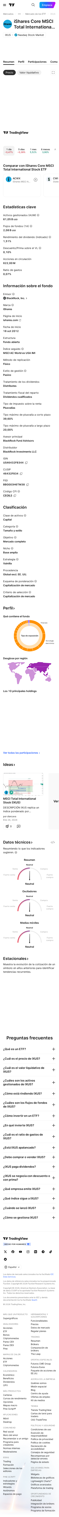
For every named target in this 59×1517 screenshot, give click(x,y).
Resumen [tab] (8, 61)
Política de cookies (40, 1442)
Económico (8, 1375)
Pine (5, 1348)
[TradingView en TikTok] (50, 1252)
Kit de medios (38, 1400)
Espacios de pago (12, 1494)
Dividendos (9, 1381)
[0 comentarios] (18, 826)
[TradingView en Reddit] (5, 1259)
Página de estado (40, 1462)
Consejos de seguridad (42, 1452)
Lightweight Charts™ (41, 1481)
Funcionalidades (39, 1320)
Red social (8, 1431)
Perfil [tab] (21, 61)
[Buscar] (33, 5)
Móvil (5, 1418)
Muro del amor (10, 1435)
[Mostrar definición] (38, 215)
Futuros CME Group (41, 1363)
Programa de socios (41, 1507)
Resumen (35, 1340)
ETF (5, 1331)
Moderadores (10, 1451)
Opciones (8, 1402)
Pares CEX (8, 1341)
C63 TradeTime (39, 1419)
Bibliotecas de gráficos (42, 1477)
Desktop (7, 1422)
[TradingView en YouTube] (20, 1252)
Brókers (35, 1344)
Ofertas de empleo (40, 1396)
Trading (7, 1461)
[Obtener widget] (53, 842)
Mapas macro (10, 1405)
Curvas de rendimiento (14, 1398)
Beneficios (8, 1378)
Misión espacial (38, 1386)
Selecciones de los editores (12, 1469)
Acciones (7, 1328)
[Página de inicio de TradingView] (12, 5)
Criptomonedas (11, 1338)
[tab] (9, 72)
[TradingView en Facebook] (13, 1252)
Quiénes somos (38, 1383)
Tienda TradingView (41, 1410)
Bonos (6, 1334)
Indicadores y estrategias (10, 1482)
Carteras (7, 1395)
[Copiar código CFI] (14, 495)
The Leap (36, 1354)
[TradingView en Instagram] (28, 1252)
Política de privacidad (42, 1439)
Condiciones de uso (41, 1429)
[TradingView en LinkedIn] (35, 1252)
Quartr (34, 1300)
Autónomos (9, 1490)
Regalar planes (38, 1331)
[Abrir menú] (4, 5)
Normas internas (11, 1448)
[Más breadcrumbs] (19, 14)
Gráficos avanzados (41, 1484)
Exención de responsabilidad (39, 1434)
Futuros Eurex (38, 1367)
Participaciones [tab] (37, 61)
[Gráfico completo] (53, 72)
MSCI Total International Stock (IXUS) (19, 800)
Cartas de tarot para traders (41, 1415)
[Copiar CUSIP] (21, 473)
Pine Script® (9, 1408)
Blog (33, 1390)
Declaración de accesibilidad (38, 1447)
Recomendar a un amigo (15, 1438)
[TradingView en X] (5, 1252)
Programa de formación (43, 1510)
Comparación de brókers (39, 1349)
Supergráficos (10, 1318)
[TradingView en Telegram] (43, 1252)
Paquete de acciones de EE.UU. (43, 1372)
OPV (5, 1385)
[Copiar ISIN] (26, 462)
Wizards (7, 1487)
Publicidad (36, 1500)
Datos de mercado (40, 1327)
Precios (34, 1324)
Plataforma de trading (42, 1488)
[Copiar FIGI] (27, 484)
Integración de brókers (42, 1503)
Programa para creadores (11, 1443)
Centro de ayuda (39, 1393)
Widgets (35, 1474)
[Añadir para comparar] (35, 179)
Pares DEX (8, 1345)
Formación (8, 1464)
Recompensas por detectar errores (40, 1457)
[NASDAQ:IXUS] (6, 792)
